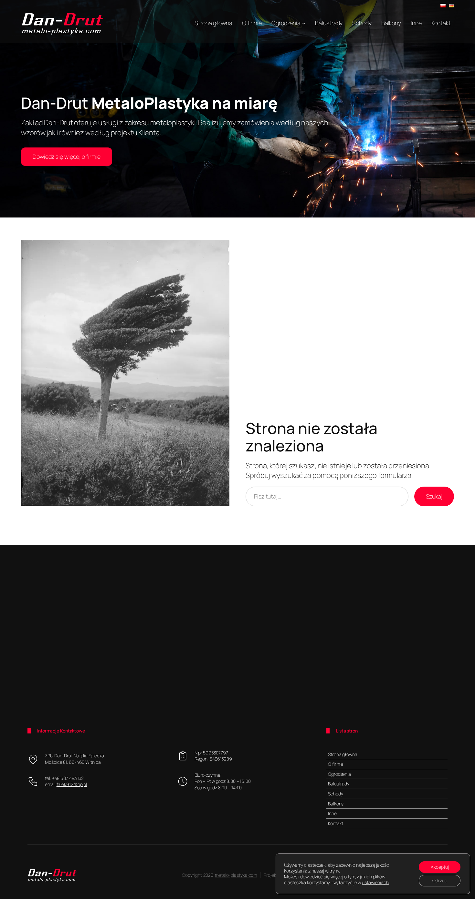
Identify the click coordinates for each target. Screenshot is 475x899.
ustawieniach (375, 882)
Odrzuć (439, 880)
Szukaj (434, 496)
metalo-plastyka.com (236, 875)
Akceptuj (440, 867)
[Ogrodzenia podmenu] (304, 23)
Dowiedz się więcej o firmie (66, 156)
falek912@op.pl (72, 784)
